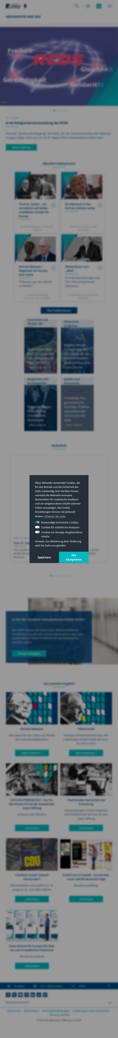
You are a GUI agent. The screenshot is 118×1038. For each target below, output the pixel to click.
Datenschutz (31, 1010)
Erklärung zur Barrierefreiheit (91, 1010)
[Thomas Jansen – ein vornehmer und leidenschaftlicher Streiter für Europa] (36, 202)
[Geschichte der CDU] (25, 6)
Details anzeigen (29, 653)
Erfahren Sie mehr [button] (55, 516)
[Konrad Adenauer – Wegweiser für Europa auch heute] (36, 267)
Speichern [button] (44, 557)
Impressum (14, 1010)
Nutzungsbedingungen (56, 1010)
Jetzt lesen (32, 828)
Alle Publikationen (59, 310)
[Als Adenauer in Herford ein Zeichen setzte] (83, 202)
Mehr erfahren (21, 147)
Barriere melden (60, 1014)
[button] (51, 110)
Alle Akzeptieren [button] (74, 557)
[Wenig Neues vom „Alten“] (83, 267)
